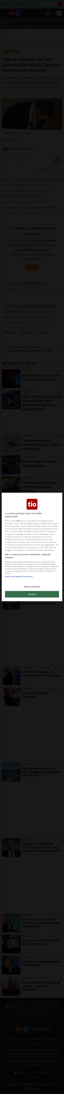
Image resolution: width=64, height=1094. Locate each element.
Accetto (32, 594)
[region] (32, 547)
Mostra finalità (32, 586)
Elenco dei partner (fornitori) (18, 576)
